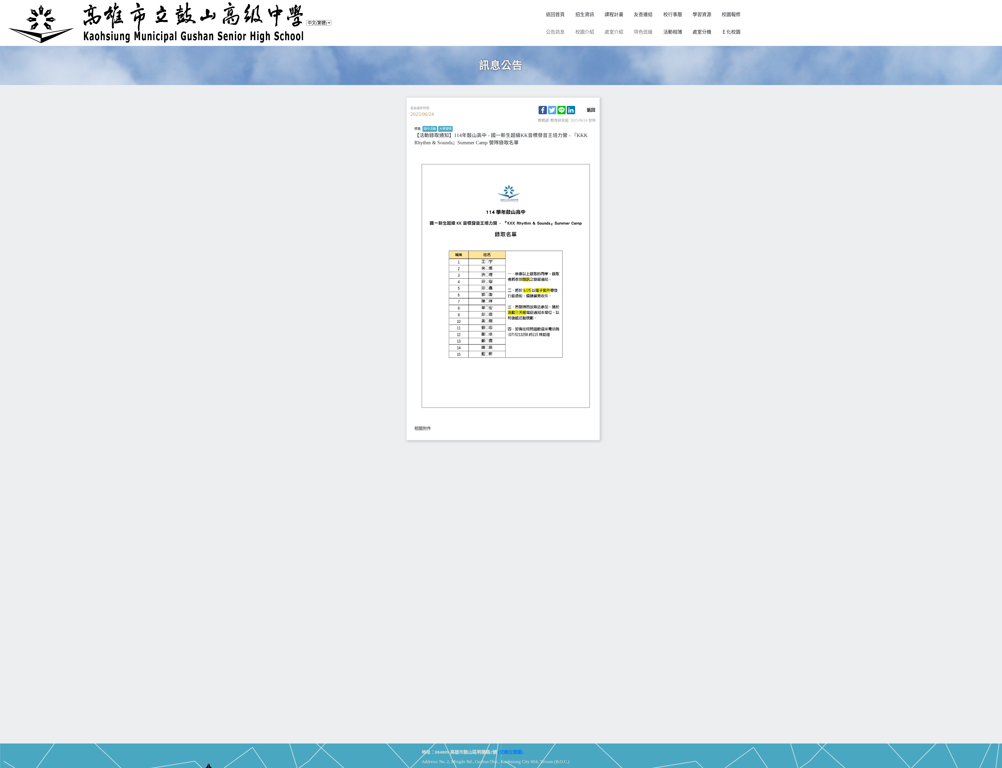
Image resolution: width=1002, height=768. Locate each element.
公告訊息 (555, 32)
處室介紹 (614, 32)
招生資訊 (584, 14)
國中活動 (430, 129)
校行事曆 (672, 14)
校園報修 (731, 14)
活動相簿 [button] (672, 32)
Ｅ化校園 (731, 32)
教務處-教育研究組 (553, 120)
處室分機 (702, 32)
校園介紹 (584, 32)
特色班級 (643, 32)
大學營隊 (445, 129)
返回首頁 (555, 14)
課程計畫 (614, 14)
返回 (591, 110)
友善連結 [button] (643, 14)
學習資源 (702, 14)
